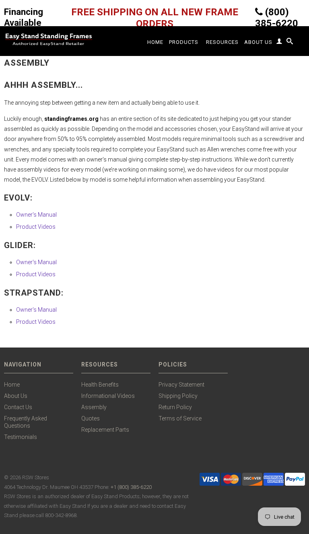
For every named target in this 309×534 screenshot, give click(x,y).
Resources (222, 42)
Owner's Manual (36, 214)
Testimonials (20, 437)
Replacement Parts (105, 429)
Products (183, 42)
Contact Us (18, 407)
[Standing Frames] (48, 39)
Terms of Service (180, 418)
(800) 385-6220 (276, 17)
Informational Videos (108, 396)
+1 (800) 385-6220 (131, 487)
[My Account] (279, 43)
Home (155, 42)
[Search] (289, 43)
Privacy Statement (181, 384)
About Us (258, 42)
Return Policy (175, 407)
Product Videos (36, 227)
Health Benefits (100, 384)
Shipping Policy (178, 396)
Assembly (94, 407)
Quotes (90, 418)
